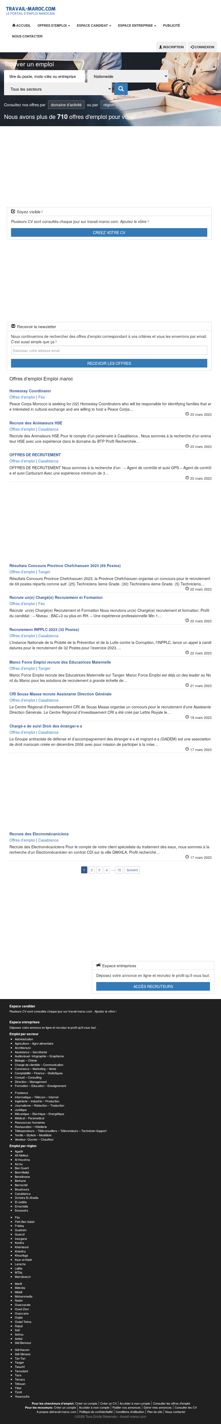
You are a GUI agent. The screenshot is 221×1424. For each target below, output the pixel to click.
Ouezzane (22, 1313)
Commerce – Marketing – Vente (35, 1068)
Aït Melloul (21, 1155)
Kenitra (19, 1242)
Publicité (171, 25)
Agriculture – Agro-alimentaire (34, 1043)
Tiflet (18, 1388)
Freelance (21, 1092)
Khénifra (20, 1251)
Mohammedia (23, 1296)
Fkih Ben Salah (24, 1221)
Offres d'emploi (52, 25)
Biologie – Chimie (26, 1060)
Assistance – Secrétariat (31, 1052)
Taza (18, 1375)
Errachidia (21, 1206)
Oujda (19, 1317)
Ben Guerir (22, 1168)
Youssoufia (22, 1396)
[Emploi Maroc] (31, 10)
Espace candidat (93, 25)
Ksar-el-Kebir (23, 1259)
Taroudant (21, 1371)
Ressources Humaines (30, 1122)
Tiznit (18, 1392)
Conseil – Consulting (28, 1077)
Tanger (19, 1362)
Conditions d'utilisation (130, 1411)
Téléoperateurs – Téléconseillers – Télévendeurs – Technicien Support (60, 1130)
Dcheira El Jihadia (26, 1197)
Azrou (19, 1164)
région (108, 104)
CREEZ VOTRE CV (109, 232)
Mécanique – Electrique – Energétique (39, 1113)
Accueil (23, 25)
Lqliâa (18, 1268)
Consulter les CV (186, 1407)
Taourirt (20, 1366)
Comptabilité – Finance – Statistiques (39, 1073)
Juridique (21, 1109)
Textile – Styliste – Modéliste (33, 1135)
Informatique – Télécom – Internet (36, 1097)
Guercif (20, 1234)
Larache (20, 1264)
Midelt (18, 1292)
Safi (17, 1330)
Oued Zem (22, 1309)
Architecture (23, 1047)
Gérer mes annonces (158, 1407)
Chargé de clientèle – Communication (39, 1064)
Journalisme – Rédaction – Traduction (39, 1105)
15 (119, 869)
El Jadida (21, 1202)
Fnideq (19, 1225)
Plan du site (154, 1411)
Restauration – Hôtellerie (31, 1126)
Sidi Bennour (23, 1342)
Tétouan (20, 1383)
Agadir (19, 1151)
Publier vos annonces (126, 1407)
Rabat (19, 1326)
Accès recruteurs (153, 986)
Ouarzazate (22, 1304)
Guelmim (20, 1230)
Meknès (20, 1287)
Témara (20, 1379)
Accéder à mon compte (135, 1403)
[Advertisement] (110, 166)
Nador (19, 1300)
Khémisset (22, 1247)
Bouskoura (22, 1189)
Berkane (20, 1180)
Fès (17, 1217)
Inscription (173, 46)
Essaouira (21, 1210)
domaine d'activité (66, 104)
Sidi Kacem (22, 1349)
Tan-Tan (20, 1358)
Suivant (132, 869)
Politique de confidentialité (96, 1411)
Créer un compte (86, 1403)
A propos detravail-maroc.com (56, 1411)
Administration (24, 1039)
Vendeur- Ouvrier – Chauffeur (34, 1139)
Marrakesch (23, 1276)
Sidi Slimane (22, 1354)
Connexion (204, 46)
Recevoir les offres (109, 363)
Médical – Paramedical (29, 1118)
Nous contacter (27, 36)
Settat (18, 1338)
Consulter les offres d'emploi (171, 1403)
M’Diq (18, 1272)
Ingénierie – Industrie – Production (37, 1101)
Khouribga (21, 1255)
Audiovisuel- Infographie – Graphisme (39, 1056)
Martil (18, 1283)
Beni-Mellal (22, 1172)
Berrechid (21, 1185)
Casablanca (22, 1193)
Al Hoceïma (22, 1159)
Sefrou (19, 1334)
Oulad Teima (23, 1321)
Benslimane (22, 1176)
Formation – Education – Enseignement (40, 1085)
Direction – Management (31, 1081)
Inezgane (21, 1238)
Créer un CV (108, 1403)
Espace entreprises (24, 1022)
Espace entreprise (136, 25)
